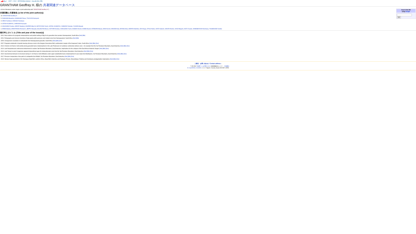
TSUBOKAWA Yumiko (215, 29)
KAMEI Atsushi (86, 29)
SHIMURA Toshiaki (66, 26)
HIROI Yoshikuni (7, 21)
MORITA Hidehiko (134, 29)
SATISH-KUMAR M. (8, 23)
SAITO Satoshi (160, 29)
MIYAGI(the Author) (24, 1)
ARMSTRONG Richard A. (18, 29)
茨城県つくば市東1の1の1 (204, 66)
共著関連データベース (59, 5)
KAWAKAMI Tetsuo (20, 18)
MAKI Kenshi (107, 29)
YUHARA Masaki (78, 26)
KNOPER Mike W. (30, 26)
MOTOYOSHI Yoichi (42, 26)
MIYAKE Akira (124, 29)
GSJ (14, 1)
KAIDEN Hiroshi (77, 29)
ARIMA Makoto (6, 29)
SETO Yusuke (188, 29)
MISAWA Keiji (115, 29)
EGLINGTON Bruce (43, 29)
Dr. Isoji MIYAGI (191, 67)
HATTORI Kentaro (54, 29)
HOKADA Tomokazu (18, 21)
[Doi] (60, 40)
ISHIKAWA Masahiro (8, 18)
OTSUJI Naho (151, 29)
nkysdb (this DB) (37, 1)
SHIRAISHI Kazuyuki (20, 23)
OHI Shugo (143, 29)
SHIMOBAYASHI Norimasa (201, 29)
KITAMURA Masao (97, 29)
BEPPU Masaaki (32, 29)
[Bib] (84, 35)
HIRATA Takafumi (20, 26)
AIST (10, 1)
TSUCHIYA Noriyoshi (33, 18)
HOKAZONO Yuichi (66, 29)
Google (408, 11)
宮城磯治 (226, 66)
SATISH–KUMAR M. (55, 26)
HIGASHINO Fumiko (8, 26)
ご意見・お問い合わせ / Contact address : (208, 63)
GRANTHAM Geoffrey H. (10, 15)
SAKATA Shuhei (169, 29)
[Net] (80, 35)
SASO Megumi (179, 29)
